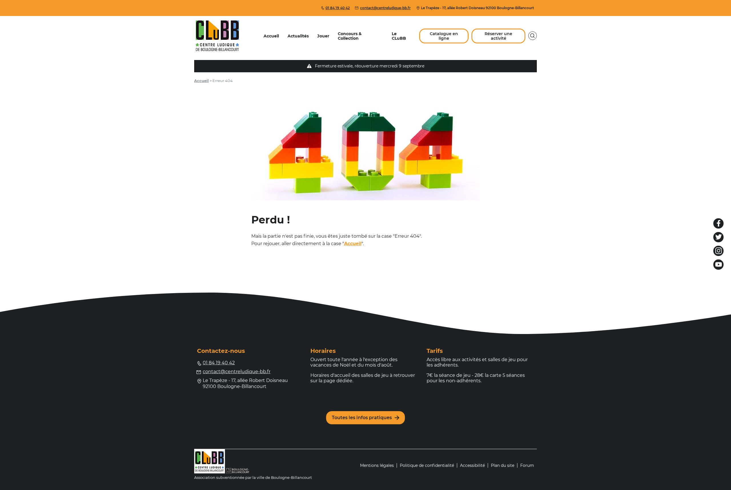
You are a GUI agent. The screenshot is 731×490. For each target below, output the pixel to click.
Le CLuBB (399, 36)
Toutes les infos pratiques (362, 417)
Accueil (271, 36)
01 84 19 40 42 (338, 8)
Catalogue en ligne (444, 36)
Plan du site (502, 465)
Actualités (298, 36)
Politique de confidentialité (427, 465)
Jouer (323, 36)
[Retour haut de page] (721, 468)
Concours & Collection (350, 36)
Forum (527, 465)
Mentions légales (377, 465)
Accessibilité (472, 465)
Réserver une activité (498, 36)
